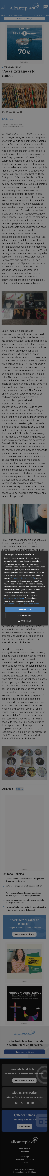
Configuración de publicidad (14, 598)
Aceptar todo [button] (25, 609)
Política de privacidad (31, 604)
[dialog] (24, 588)
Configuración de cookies (13, 604)
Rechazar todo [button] (25, 615)
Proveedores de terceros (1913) (23, 578)
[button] (24, 621)
